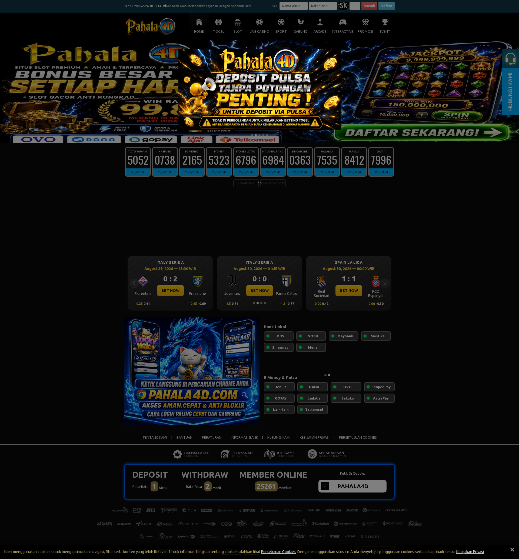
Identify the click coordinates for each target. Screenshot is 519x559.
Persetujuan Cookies (278, 552)
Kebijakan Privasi (470, 552)
